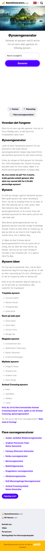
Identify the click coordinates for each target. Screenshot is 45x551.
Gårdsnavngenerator (16, 476)
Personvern (7, 532)
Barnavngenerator (14, 461)
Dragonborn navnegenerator (19, 471)
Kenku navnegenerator (17, 456)
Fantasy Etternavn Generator (20, 451)
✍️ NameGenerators (12, 514)
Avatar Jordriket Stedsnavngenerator (24, 438)
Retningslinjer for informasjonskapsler (18, 535)
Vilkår (4, 528)
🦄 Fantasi (13, 109)
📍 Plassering (29, 109)
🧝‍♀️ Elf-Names (9, 517)
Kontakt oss (7, 524)
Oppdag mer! (10, 496)
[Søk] (41, 3)
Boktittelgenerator (14, 466)
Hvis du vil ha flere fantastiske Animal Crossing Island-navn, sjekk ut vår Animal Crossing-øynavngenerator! (22, 410)
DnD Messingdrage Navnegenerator (23, 481)
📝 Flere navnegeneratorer (22, 115)
